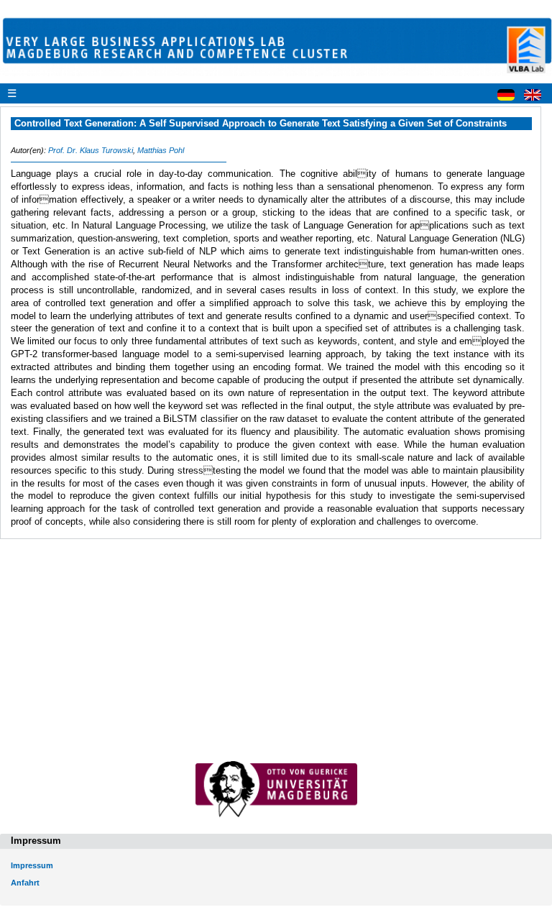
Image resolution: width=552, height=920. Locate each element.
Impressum (32, 865)
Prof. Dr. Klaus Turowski (90, 150)
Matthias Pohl (160, 150)
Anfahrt (25, 882)
